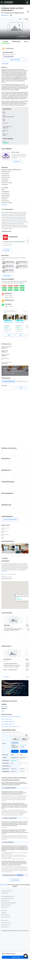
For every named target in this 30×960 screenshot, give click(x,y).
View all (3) (5, 63)
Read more (4, 571)
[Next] (28, 42)
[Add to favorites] (28, 12)
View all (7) (4, 205)
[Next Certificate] (27, 240)
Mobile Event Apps (5, 900)
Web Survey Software (6, 905)
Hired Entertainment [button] (13, 669)
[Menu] (1, 2)
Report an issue (4, 884)
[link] (12, 653)
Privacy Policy (4, 920)
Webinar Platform (5, 907)
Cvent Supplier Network (6, 890)
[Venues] (27, 2)
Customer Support (5, 914)
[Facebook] (3, 711)
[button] (14, 240)
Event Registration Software (7, 898)
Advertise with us (5, 926)
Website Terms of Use (6, 924)
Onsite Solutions (4, 893)
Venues (4, 5)
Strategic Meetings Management (8, 902)
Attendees (4, 385)
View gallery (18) (23, 36)
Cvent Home (4, 910)
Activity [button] (5, 669)
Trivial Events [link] (7, 659)
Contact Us (3, 912)
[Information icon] (13, 209)
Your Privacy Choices (5, 917)
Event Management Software (7, 896)
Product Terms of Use (6, 922)
